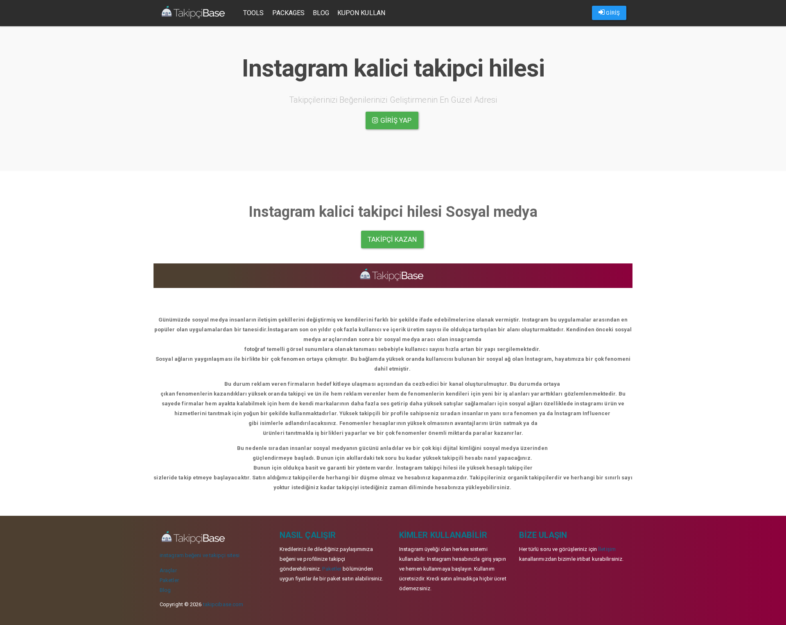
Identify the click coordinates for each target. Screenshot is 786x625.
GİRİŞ (612, 13)
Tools (253, 13)
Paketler (169, 580)
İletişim (607, 549)
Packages (288, 13)
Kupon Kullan (361, 13)
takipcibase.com (223, 604)
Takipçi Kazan (392, 239)
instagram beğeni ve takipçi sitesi (199, 555)
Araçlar (168, 570)
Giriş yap (395, 120)
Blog (321, 13)
